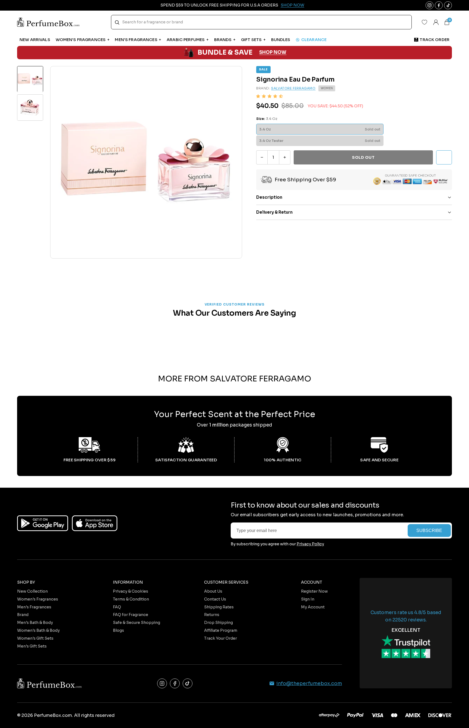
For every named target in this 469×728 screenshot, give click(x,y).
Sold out (363, 157)
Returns (211, 614)
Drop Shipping (218, 622)
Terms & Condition (131, 599)
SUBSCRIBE (429, 530)
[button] (269, 96)
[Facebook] (175, 683)
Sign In (307, 599)
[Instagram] (162, 683)
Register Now (314, 591)
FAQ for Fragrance (130, 614)
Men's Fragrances (34, 607)
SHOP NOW (272, 52)
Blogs (118, 630)
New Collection (32, 591)
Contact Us (215, 599)
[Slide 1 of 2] (30, 79)
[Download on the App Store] (94, 523)
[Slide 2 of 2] (30, 108)
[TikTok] (187, 683)
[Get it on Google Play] (42, 523)
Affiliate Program (220, 630)
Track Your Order (220, 638)
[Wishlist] (424, 22)
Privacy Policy (310, 544)
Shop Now (292, 5)
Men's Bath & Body (35, 622)
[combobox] (261, 22)
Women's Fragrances (37, 599)
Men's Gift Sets (32, 646)
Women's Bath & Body (38, 630)
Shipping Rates (219, 607)
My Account (313, 607)
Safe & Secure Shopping (136, 622)
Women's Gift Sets (35, 638)
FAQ (117, 607)
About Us (213, 591)
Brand (22, 614)
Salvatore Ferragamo (293, 88)
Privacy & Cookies (130, 591)
